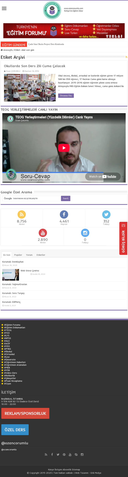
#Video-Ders (10, 373)
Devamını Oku (66, 95)
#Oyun (7, 383)
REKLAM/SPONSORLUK (25, 413)
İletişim (58, 469)
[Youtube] (70, 454)
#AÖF (7, 343)
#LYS (6, 335)
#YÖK (7, 370)
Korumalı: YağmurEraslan (14, 284)
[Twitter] (58, 454)
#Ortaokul (9, 354)
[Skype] (76, 454)
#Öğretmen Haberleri (15, 362)
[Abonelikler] (126, 56)
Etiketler (41, 255)
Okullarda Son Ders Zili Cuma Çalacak (34, 66)
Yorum (29, 255)
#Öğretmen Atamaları (15, 365)
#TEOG (8, 330)
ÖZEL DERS (15, 429)
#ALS (7, 340)
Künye (51, 469)
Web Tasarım (81, 472)
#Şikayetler (10, 378)
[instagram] (82, 454)
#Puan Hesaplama (13, 381)
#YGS (7, 332)
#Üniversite (10, 359)
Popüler (18, 255)
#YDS (7, 346)
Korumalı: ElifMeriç (11, 302)
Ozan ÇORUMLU (13, 71)
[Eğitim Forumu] (64, 30)
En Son (6, 255)
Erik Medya (96, 472)
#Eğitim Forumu (12, 324)
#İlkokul (8, 351)
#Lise (7, 356)
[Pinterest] (64, 454)
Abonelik (67, 469)
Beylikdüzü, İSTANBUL (12, 398)
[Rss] (46, 454)
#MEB (7, 367)
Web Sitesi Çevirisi (30, 270)
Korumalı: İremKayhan (13, 261)
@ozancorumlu (14, 443)
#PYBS (7, 348)
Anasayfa (7, 50)
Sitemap (76, 469)
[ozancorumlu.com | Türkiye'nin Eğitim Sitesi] (64, 9)
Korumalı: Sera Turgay (13, 293)
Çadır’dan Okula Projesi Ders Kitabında (46, 44)
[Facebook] (52, 454)
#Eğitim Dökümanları (14, 327)
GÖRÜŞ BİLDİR (123, 241)
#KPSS (7, 338)
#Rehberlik (9, 375)
